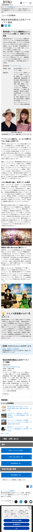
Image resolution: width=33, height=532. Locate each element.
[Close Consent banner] (30, 507)
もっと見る (5, 433)
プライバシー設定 (16, 520)
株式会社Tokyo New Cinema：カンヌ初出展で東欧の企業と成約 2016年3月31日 (18, 408)
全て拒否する (16, 524)
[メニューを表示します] (30, 3)
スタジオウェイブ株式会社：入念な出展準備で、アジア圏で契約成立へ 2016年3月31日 (18, 415)
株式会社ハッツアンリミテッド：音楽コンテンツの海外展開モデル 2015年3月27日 (18, 428)
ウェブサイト (15, 65)
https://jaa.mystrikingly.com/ (10, 366)
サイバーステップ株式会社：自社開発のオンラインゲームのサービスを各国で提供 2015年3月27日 (17, 422)
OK (16, 528)
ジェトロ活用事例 (9, 7)
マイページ (24, 2)
